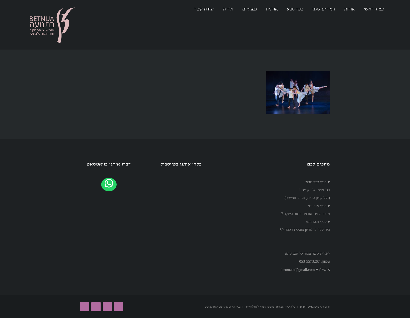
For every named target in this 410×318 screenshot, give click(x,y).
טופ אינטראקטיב (214, 306)
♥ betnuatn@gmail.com (299, 269)
